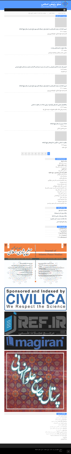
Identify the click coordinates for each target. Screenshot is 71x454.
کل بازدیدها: (64, 235)
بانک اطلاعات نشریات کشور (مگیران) (58, 219)
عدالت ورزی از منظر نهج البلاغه (58, 124)
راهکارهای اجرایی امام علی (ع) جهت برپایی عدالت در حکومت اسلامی (49, 105)
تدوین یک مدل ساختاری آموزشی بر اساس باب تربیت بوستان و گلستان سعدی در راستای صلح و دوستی (41, 67)
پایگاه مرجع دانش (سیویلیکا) (60, 213)
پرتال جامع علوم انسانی (62, 222)
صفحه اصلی (52, 13)
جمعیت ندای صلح (63, 210)
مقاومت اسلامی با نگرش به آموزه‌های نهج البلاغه (54, 142)
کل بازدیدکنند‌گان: (63, 237)
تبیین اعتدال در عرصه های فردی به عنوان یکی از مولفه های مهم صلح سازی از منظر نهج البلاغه (43, 29)
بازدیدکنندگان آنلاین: (63, 229)
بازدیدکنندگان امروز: (63, 233)
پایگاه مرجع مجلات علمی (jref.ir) (59, 216)
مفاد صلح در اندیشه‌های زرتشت (59, 48)
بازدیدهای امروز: (64, 231)
